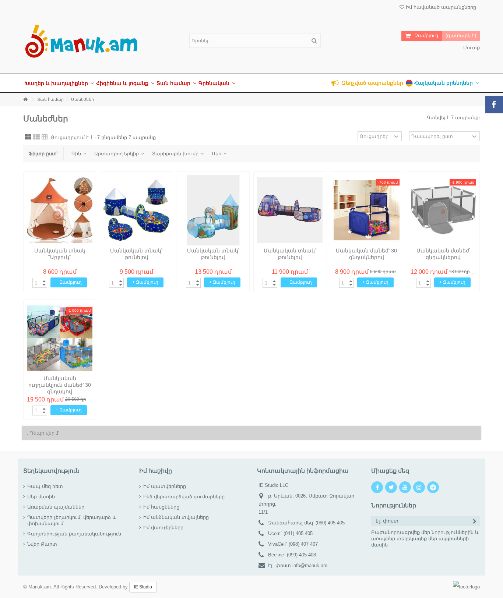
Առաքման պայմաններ (55, 507)
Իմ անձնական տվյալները (176, 517)
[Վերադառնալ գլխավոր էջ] (25, 99)
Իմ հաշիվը (155, 471)
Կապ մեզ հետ (45, 486)
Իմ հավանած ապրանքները (440, 7)
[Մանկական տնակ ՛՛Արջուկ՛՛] (59, 210)
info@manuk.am (309, 565)
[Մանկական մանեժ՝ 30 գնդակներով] (366, 210)
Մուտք (471, 47)
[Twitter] (391, 487)
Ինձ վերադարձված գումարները (184, 496)
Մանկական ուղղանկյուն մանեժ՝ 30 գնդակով (59, 384)
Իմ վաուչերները (163, 527)
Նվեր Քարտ (42, 544)
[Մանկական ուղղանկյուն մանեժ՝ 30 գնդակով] (59, 338)
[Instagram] (419, 487)
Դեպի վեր (43, 433)
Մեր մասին (41, 496)
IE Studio (143, 587)
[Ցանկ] (36, 137)
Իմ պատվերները (164, 486)
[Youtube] (405, 487)
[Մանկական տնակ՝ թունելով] (136, 210)
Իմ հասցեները (161, 507)
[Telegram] (433, 487)
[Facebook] (377, 487)
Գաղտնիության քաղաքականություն (74, 534)
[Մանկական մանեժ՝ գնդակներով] (443, 210)
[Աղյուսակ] (28, 137)
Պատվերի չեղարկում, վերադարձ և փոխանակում (71, 520)
